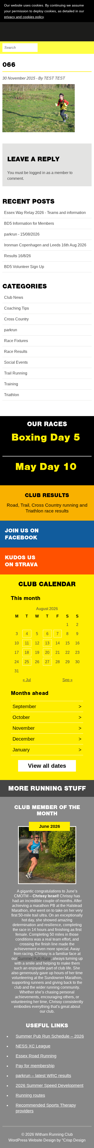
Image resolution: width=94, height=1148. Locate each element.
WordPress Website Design (32, 1140)
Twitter (67, 47)
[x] (87, 16)
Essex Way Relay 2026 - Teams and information (45, 213)
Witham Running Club (26, 32)
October (47, 717)
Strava (77, 47)
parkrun (10, 330)
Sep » (67, 680)
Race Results (15, 351)
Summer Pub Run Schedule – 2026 (50, 1036)
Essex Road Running (36, 1056)
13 (47, 643)
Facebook (57, 47)
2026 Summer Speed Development (49, 1085)
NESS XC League (33, 1046)
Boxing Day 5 (45, 437)
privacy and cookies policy (24, 17)
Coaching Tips (16, 308)
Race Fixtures (16, 341)
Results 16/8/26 (17, 256)
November (47, 728)
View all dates (47, 765)
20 (47, 652)
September (47, 706)
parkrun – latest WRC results (43, 1075)
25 (27, 662)
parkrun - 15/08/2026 (22, 234)
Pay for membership (35, 1065)
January (47, 749)
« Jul (27, 680)
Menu (87, 47)
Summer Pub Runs (34, 958)
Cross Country (16, 319)
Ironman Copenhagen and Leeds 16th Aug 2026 (45, 245)
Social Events (16, 362)
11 (27, 643)
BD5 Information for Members (29, 223)
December (47, 739)
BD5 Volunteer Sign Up (24, 267)
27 (47, 662)
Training (11, 384)
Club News (13, 297)
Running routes (30, 1095)
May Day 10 (46, 466)
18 (27, 652)
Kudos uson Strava (21, 561)
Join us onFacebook (22, 534)
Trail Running (15, 373)
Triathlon (11, 395)
